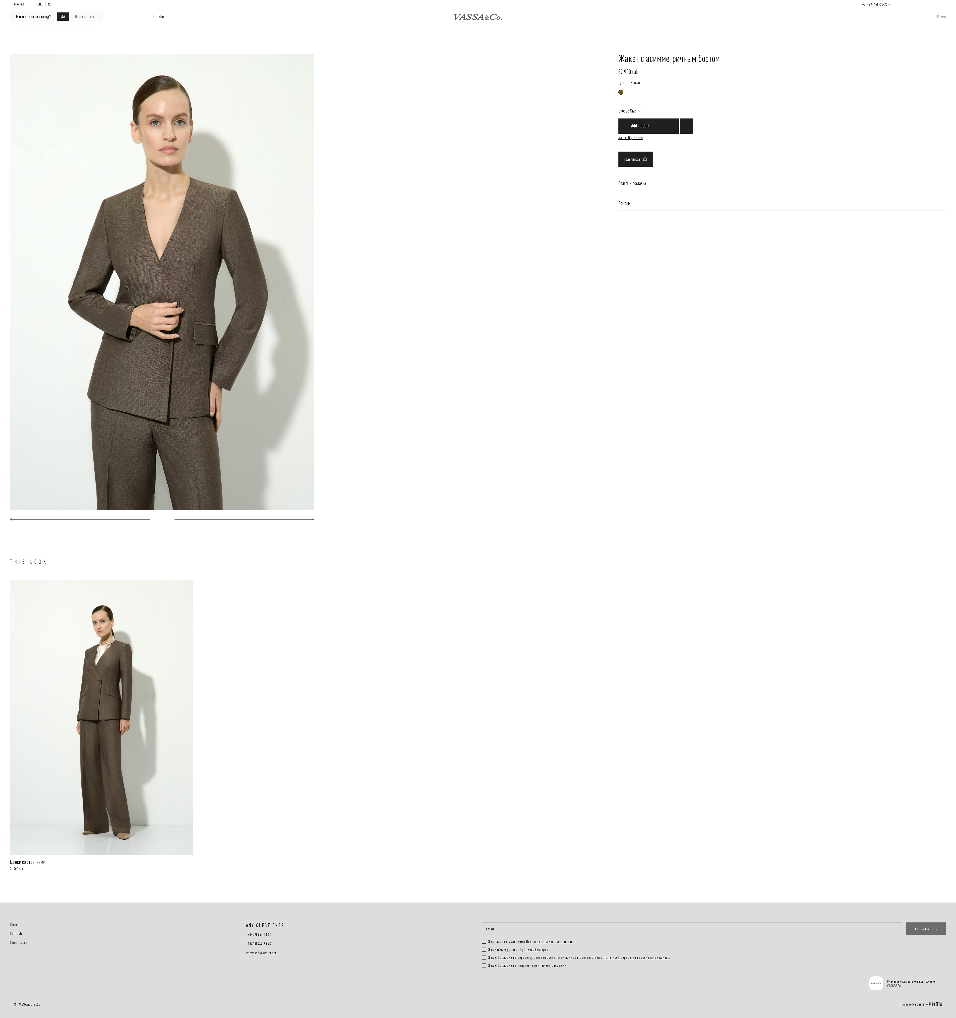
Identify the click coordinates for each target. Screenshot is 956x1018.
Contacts (16, 933)
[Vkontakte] (495, 984)
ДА (63, 16)
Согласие (505, 957)
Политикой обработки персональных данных (637, 957)
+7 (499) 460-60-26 (875, 4)
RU (50, 3)
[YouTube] (513, 984)
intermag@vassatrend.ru (261, 953)
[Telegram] (532, 984)
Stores (941, 16)
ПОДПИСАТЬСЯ (926, 928)
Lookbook (160, 16)
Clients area (19, 942)
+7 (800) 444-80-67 (258, 944)
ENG (40, 3)
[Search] (900, 4)
